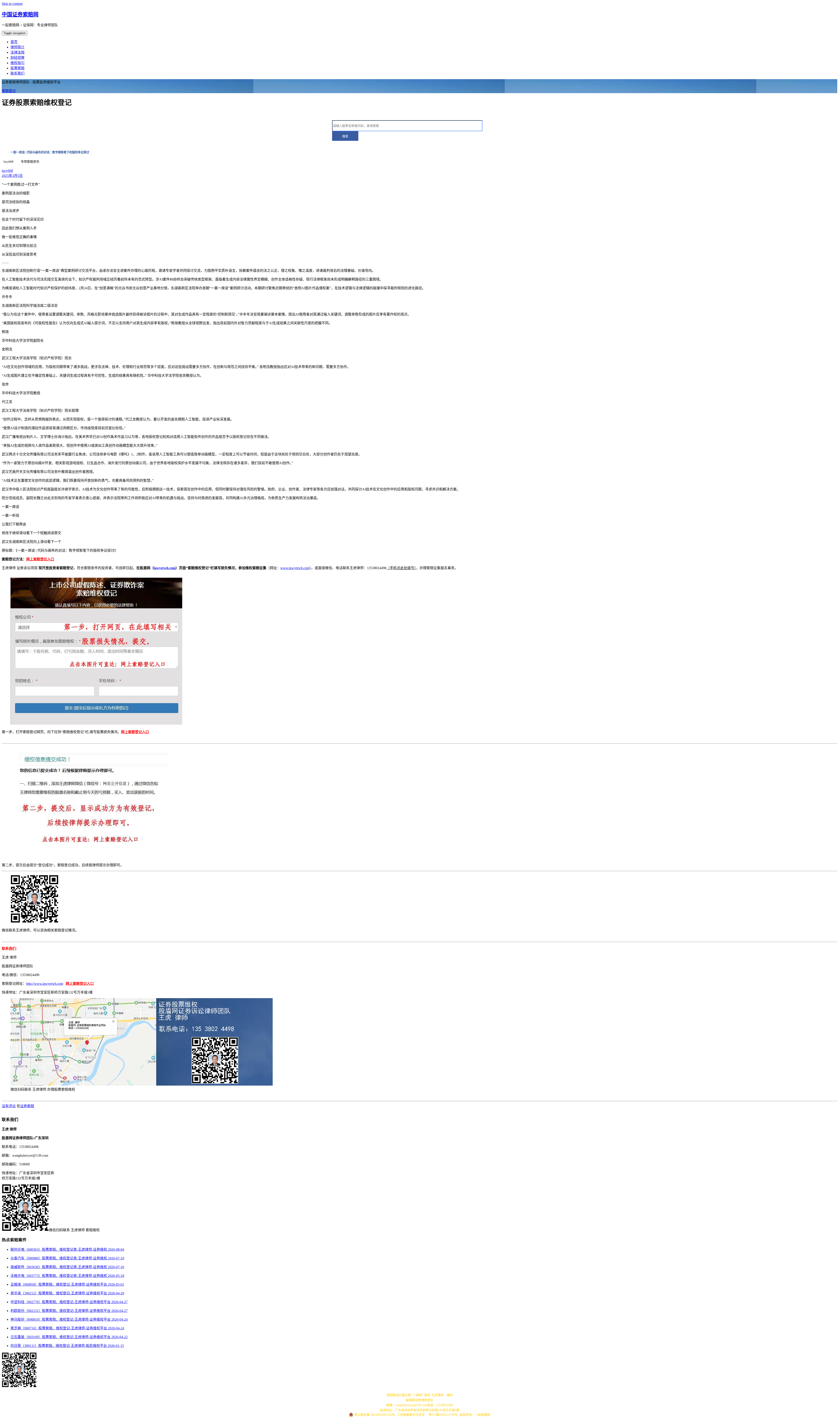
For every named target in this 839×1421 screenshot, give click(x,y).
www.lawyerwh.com (294, 568)
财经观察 (17, 57)
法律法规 (17, 52)
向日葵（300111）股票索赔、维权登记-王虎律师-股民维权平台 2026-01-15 (67, 1346)
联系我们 (17, 73)
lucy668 (7, 171)
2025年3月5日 (12, 176)
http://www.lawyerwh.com (44, 983)
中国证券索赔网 (20, 14)
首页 (13, 42)
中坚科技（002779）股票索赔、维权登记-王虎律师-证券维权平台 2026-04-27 (69, 1302)
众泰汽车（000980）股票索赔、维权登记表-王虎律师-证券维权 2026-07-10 (67, 1258)
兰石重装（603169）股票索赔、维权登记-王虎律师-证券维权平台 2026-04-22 (69, 1337)
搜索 (345, 136)
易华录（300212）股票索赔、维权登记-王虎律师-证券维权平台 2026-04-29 (67, 1293)
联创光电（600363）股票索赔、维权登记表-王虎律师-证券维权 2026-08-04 (67, 1249)
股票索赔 (17, 68)
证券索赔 (27, 1106)
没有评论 (9, 1106)
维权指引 (17, 63)
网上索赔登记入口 (40, 559)
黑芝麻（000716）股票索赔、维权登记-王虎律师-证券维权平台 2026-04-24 (67, 1328)
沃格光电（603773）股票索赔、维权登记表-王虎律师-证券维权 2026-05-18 (67, 1276)
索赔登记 (9, 91)
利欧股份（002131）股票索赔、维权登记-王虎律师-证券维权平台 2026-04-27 (69, 1311)
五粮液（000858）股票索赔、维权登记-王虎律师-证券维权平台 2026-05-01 (67, 1284)
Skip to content (12, 3)
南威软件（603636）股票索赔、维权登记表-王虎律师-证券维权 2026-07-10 (67, 1267)
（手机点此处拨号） (401, 568)
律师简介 (17, 47)
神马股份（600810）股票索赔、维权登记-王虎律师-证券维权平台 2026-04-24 (69, 1319)
